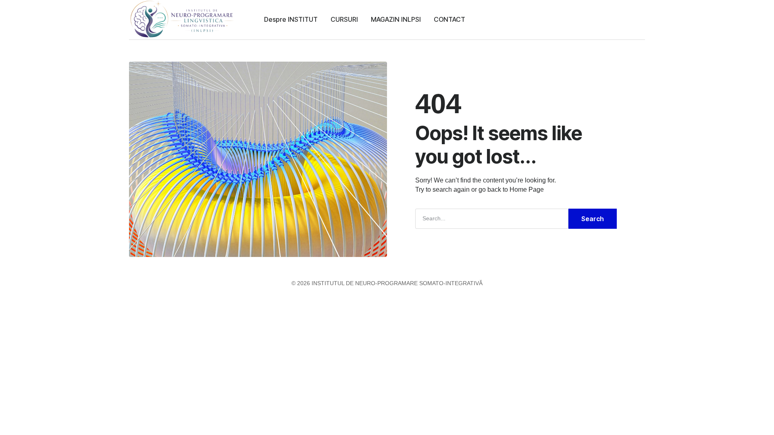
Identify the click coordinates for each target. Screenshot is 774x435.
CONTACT (449, 19)
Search (592, 219)
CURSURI (344, 19)
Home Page (527, 189)
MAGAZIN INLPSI (396, 19)
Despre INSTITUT (291, 19)
